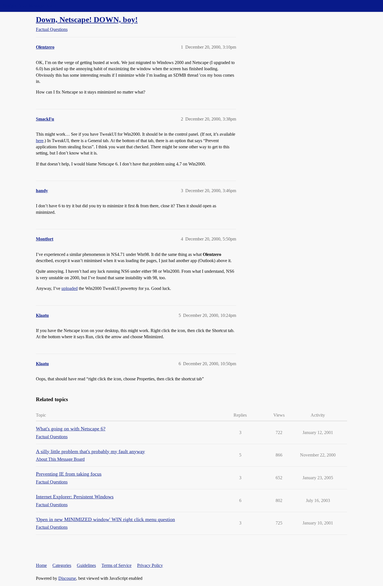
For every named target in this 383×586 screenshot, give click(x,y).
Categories (61, 565)
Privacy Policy (150, 565)
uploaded (69, 288)
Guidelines (86, 565)
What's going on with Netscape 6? (70, 428)
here (39, 140)
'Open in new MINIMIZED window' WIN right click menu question (105, 519)
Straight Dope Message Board (29, 5)
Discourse (67, 578)
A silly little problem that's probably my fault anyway (90, 451)
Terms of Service (116, 565)
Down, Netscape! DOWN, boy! (87, 19)
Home (41, 565)
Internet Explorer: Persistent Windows (75, 496)
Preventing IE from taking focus (68, 474)
